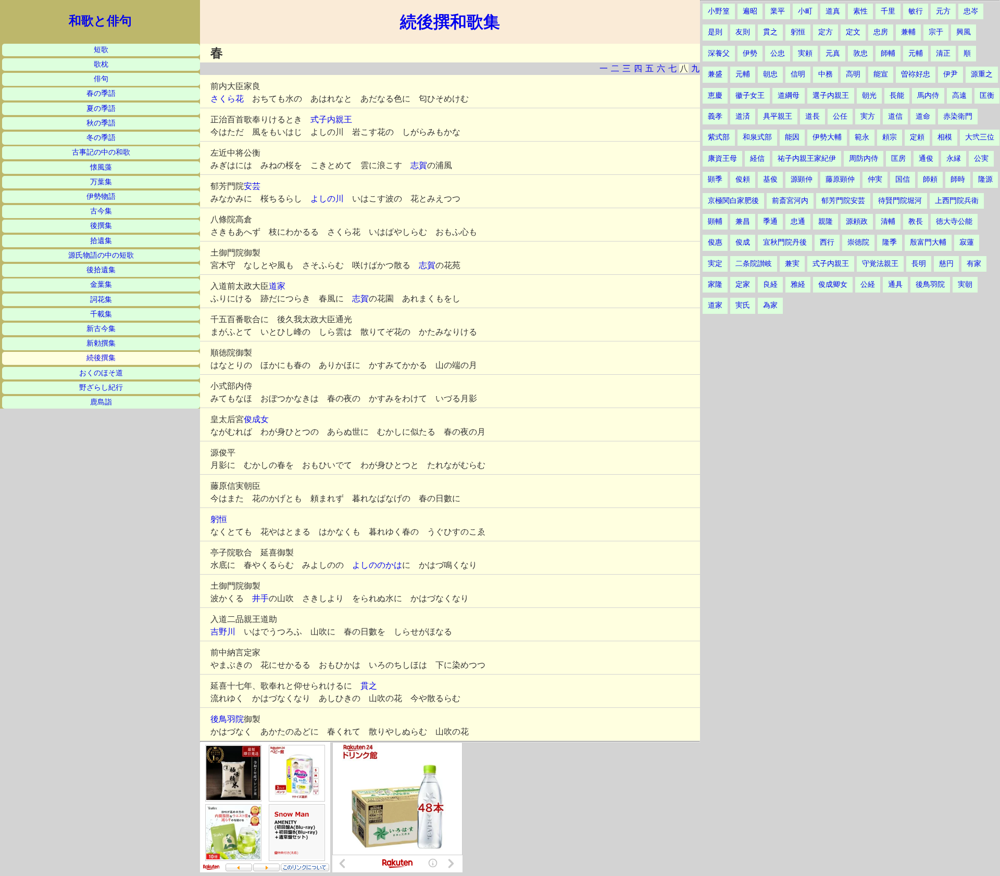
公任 (840, 116)
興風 (963, 32)
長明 (918, 264)
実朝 (965, 284)
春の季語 (101, 93)
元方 (943, 11)
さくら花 (227, 98)
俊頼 (742, 179)
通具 (895, 284)
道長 (812, 116)
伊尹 (950, 74)
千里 (888, 11)
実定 (715, 264)
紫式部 (719, 137)
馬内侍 (928, 95)
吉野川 (222, 631)
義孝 (715, 116)
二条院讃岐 (753, 264)
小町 (805, 11)
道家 (277, 286)
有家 (974, 264)
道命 (923, 116)
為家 (770, 305)
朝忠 (770, 74)
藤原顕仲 (840, 179)
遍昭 (750, 11)
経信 (757, 158)
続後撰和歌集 (450, 21)
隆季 (889, 242)
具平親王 (777, 116)
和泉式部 (757, 137)
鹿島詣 (101, 402)
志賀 (418, 165)
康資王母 (722, 158)
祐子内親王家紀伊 (807, 158)
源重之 (982, 74)
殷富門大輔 (928, 242)
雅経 (798, 284)
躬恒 (218, 519)
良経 (770, 284)
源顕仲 (802, 179)
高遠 (959, 95)
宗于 (936, 32)
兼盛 (715, 74)
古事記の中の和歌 (101, 152)
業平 (777, 11)
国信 (902, 179)
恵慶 (715, 95)
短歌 (101, 50)
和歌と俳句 (100, 21)
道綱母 (788, 95)
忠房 (880, 32)
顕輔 (715, 221)
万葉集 (101, 182)
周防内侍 (863, 158)
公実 (981, 158)
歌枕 (101, 64)
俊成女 (256, 419)
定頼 (917, 137)
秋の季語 (101, 123)
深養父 (719, 53)
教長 (915, 221)
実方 (867, 116)
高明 (853, 74)
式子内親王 (331, 119)
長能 (897, 95)
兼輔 (908, 32)
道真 (833, 11)
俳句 (101, 79)
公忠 (777, 53)
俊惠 (715, 242)
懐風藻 (101, 167)
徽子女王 (750, 95)
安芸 (252, 186)
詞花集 (101, 299)
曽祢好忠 (915, 74)
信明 (798, 74)
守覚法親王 (880, 264)
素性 (860, 11)
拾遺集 (101, 241)
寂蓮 (966, 242)
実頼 (805, 53)
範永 (862, 137)
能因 (792, 137)
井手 (260, 598)
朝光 (869, 95)
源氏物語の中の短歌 (101, 255)
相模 (945, 137)
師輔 (888, 53)
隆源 (985, 179)
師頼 (930, 179)
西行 (827, 242)
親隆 (825, 221)
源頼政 (857, 221)
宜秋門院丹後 (785, 242)
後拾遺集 (101, 270)
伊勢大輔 (827, 137)
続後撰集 (101, 358)
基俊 (770, 179)
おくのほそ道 (101, 373)
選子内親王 (831, 95)
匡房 (898, 158)
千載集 (101, 314)
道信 (895, 116)
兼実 (792, 264)
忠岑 (971, 11)
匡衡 (987, 95)
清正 (943, 53)
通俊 (926, 158)
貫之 (368, 685)
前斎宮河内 (790, 201)
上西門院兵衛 (957, 201)
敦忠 (860, 53)
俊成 (742, 242)
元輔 (915, 53)
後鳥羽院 (227, 719)
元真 (833, 53)
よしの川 (327, 198)
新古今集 (101, 329)
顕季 (715, 179)
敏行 (915, 11)
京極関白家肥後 (733, 201)
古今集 (101, 211)
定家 (742, 284)
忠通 (798, 221)
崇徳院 (858, 242)
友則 (742, 32)
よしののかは (377, 565)
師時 (958, 179)
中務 (825, 74)
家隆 (715, 284)
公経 (867, 284)
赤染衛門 (957, 116)
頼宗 (889, 137)
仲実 (875, 179)
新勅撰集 (101, 343)
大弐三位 (979, 137)
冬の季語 (101, 138)
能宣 (880, 74)
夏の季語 (101, 108)
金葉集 (101, 284)
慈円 (946, 264)
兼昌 (742, 221)
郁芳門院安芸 (843, 201)
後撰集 (101, 226)
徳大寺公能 (954, 221)
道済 (742, 116)
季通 (770, 221)
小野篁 (719, 11)
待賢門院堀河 (900, 201)
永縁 (953, 158)
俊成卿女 (832, 284)
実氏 (742, 305)
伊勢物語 (101, 196)
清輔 (888, 221)
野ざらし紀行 (101, 387)
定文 (853, 32)
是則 (715, 32)
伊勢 (750, 53)
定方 (825, 32)
